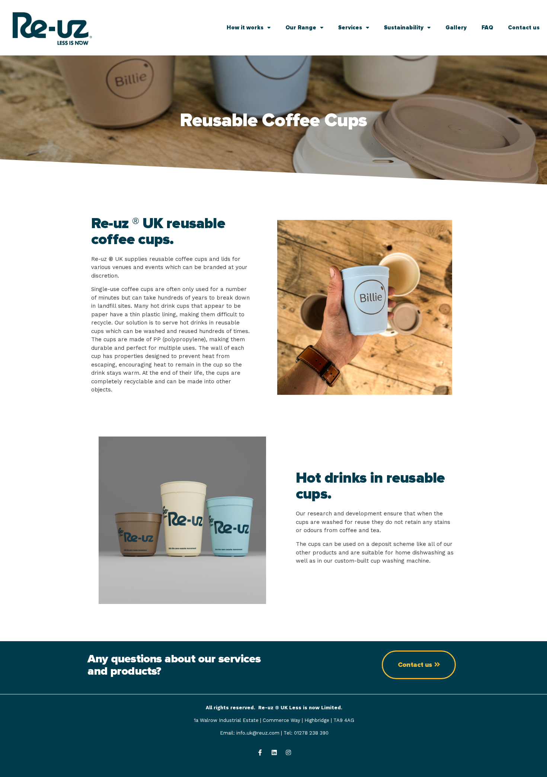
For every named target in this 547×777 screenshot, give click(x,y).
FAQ (487, 27)
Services (350, 27)
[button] (419, 664)
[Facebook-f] (260, 752)
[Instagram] (288, 752)
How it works (245, 27)
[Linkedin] (274, 752)
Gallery (456, 27)
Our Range (300, 27)
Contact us (524, 27)
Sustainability (403, 27)
